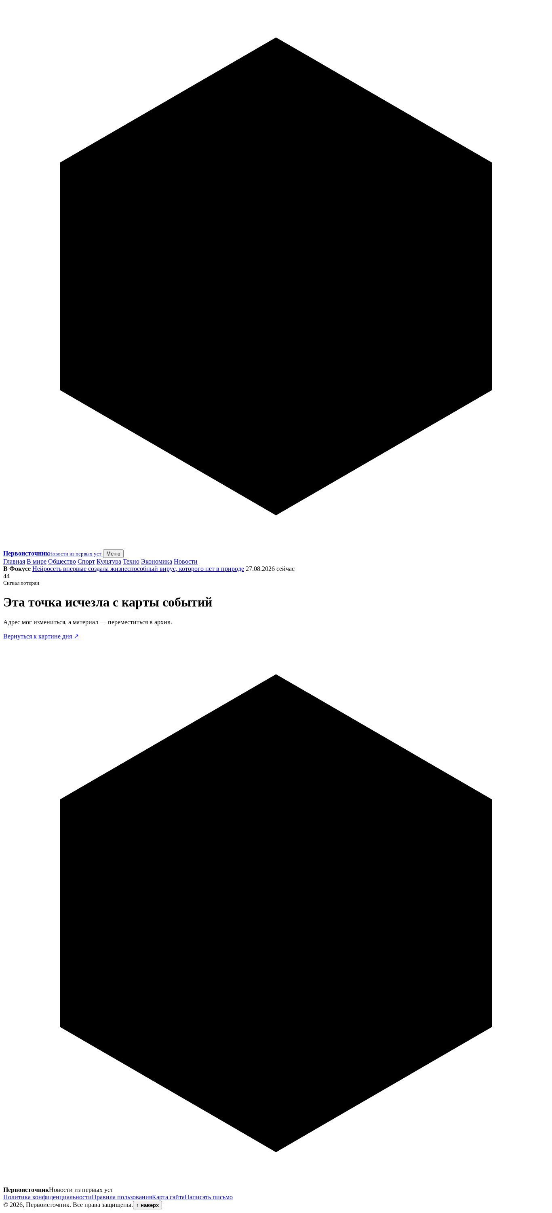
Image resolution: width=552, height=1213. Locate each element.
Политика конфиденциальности (47, 1197)
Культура (109, 561)
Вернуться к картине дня (41, 636)
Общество (62, 561)
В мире (36, 561)
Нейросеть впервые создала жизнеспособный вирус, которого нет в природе (138, 568)
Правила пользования (122, 1197)
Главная (14, 561)
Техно (131, 561)
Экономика (156, 561)
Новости (186, 561)
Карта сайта (168, 1197)
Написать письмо (209, 1197)
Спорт (86, 561)
